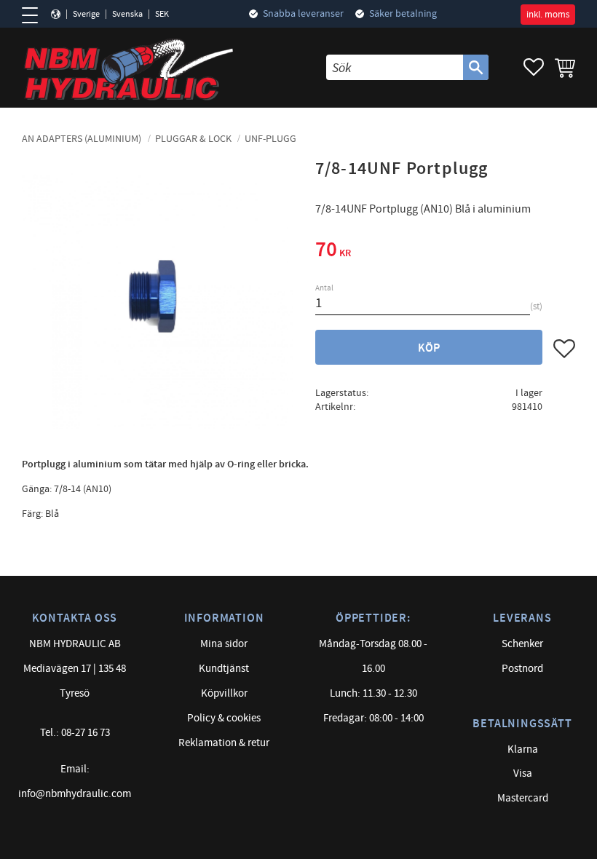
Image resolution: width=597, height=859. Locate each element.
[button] (34, 15)
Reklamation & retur (223, 743)
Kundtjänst (224, 669)
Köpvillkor (224, 693)
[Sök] (476, 67)
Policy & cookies (224, 718)
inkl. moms (547, 14)
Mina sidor (224, 644)
